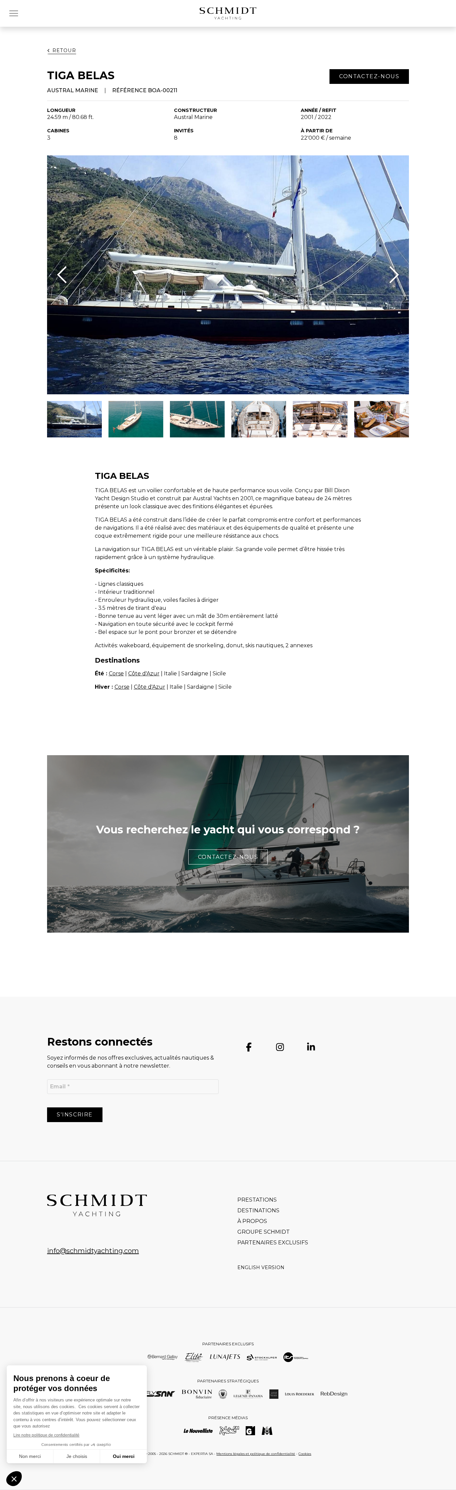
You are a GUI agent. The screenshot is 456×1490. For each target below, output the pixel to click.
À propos (252, 1221)
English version (260, 1267)
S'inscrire (75, 1114)
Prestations (257, 1200)
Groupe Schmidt (263, 1232)
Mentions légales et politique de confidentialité (255, 1454)
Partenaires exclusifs (272, 1242)
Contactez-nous (228, 857)
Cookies (304, 1454)
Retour (64, 50)
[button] (16, 13)
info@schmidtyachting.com (93, 1251)
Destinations (258, 1210)
